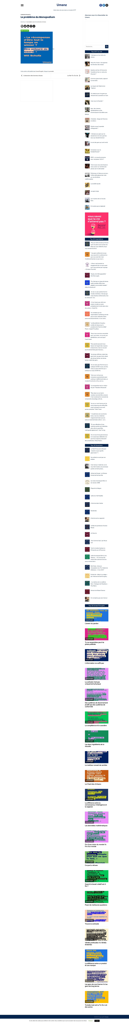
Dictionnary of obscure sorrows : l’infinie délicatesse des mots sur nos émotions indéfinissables (96, 176)
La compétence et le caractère (96, 725)
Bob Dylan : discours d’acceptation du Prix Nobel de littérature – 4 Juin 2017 (99, 568)
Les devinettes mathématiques (96, 826)
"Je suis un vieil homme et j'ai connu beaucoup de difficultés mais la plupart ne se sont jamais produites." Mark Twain (96, 406)
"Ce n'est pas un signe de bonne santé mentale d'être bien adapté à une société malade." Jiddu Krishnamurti (96, 284)
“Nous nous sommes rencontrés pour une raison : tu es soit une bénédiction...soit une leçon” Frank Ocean (96, 336)
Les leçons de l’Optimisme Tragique (98, 87)
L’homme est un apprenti (97, 518)
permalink (51, 71)
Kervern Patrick (41, 22)
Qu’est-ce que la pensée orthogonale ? (97, 127)
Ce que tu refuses (91, 865)
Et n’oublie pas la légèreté (98, 206)
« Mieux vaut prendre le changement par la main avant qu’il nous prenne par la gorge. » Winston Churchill (96, 266)
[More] (34, 26)
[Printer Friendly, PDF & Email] (25, 31)
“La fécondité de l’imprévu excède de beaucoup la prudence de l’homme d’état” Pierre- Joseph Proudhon (95, 326)
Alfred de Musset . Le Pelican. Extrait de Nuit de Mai (99, 474)
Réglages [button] (90, 1020)
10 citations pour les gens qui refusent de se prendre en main (99, 94)
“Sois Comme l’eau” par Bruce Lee (99, 541)
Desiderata (94, 511)
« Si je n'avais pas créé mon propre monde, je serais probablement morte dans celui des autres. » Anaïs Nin (96, 305)
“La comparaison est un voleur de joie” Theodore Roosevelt (99, 386)
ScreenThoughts (26, 14)
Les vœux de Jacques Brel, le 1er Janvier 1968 (99, 482)
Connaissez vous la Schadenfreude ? (96, 151)
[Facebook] (22, 26)
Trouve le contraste (92, 924)
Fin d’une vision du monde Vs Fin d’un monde (95, 845)
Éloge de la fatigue (96, 488)
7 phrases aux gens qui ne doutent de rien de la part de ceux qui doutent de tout (99, 136)
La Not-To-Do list (72, 75)
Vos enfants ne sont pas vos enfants (98, 458)
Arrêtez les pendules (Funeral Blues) (99, 526)
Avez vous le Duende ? (97, 101)
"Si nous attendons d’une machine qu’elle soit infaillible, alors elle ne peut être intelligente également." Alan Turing (96, 427)
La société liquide (95, 184)
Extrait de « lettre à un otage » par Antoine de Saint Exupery (99, 575)
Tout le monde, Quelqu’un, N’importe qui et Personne (98, 549)
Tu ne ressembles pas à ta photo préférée (94, 643)
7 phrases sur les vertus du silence (98, 56)
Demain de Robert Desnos (98, 590)
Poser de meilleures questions (96, 905)
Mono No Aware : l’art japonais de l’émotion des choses (99, 63)
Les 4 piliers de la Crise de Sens (98, 199)
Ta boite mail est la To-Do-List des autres (96, 1006)
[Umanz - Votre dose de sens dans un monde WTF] (62, 5)
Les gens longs (95, 191)
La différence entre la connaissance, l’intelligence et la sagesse (96, 805)
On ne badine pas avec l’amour (99, 598)
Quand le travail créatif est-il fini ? (95, 885)
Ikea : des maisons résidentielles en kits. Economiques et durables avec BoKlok (96, 111)
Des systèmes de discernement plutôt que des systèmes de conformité (96, 705)
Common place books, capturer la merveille (99, 79)
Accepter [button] (97, 1020)
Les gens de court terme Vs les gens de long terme (96, 985)
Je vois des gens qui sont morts (99, 142)
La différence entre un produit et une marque (96, 964)
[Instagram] (31, 26)
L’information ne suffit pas (94, 663)
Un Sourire (94, 533)
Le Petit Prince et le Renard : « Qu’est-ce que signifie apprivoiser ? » (98, 451)
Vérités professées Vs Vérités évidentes (95, 944)
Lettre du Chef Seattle (97, 496)
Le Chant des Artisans (93, 784)
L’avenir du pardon (91, 623)
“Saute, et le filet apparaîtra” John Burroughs (98, 275)
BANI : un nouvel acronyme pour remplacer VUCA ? (98, 158)
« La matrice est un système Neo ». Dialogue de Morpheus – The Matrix (99, 584)
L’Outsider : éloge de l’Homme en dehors (99, 120)
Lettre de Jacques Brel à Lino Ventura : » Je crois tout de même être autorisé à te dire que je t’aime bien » (96, 558)
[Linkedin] (28, 26)
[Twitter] (25, 26)
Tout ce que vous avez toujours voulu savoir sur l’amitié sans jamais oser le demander (99, 166)
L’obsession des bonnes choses (33, 75)
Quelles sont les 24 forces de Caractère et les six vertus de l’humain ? (99, 72)
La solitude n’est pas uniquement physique (93, 683)
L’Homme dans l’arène (97, 503)
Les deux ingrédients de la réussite (94, 745)
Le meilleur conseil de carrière (96, 765)
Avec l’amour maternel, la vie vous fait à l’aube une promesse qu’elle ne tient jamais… (99, 467)
